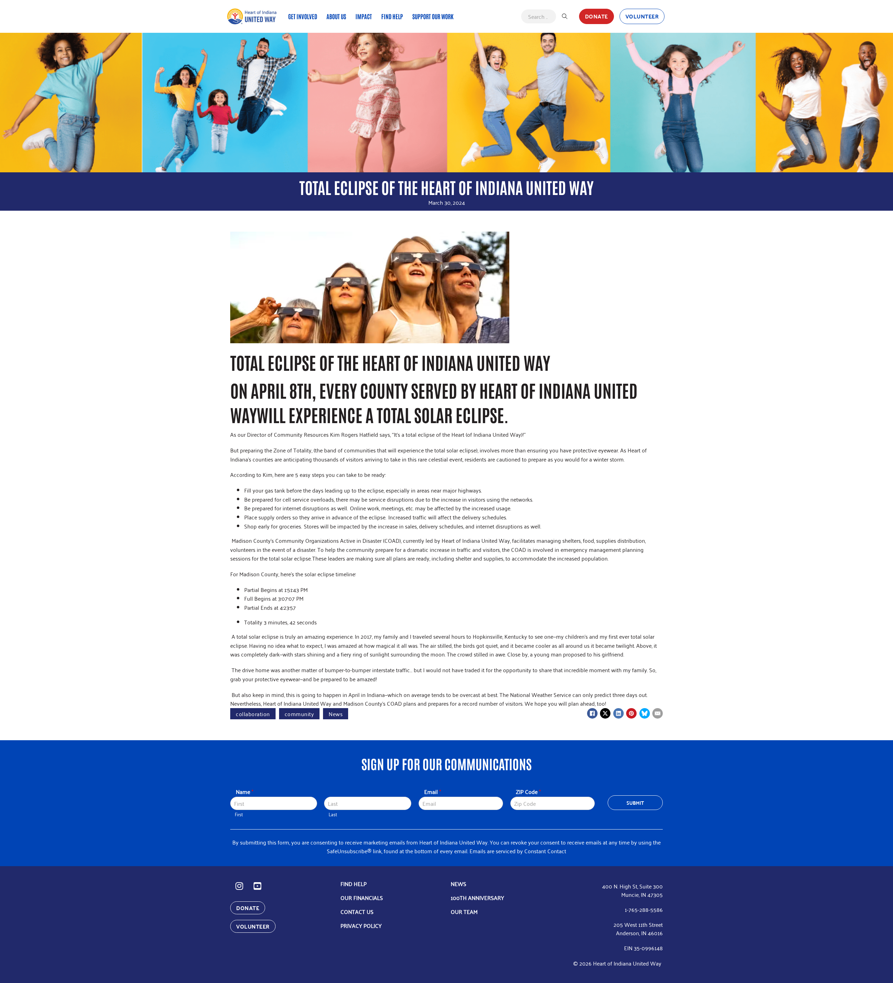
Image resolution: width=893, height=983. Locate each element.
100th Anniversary (477, 897)
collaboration (253, 714)
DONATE (596, 16)
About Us (336, 16)
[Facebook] (592, 713)
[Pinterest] (631, 713)
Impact (363, 16)
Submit (635, 802)
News (336, 714)
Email (432, 791)
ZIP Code (528, 791)
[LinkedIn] (618, 713)
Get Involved (302, 16)
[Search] (564, 16)
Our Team (464, 911)
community (299, 714)
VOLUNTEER (642, 16)
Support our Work (432, 16)
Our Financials (361, 897)
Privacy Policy (361, 925)
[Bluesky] (644, 713)
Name (244, 791)
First (239, 814)
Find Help (392, 16)
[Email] (657, 713)
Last (333, 814)
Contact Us (357, 911)
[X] (605, 713)
